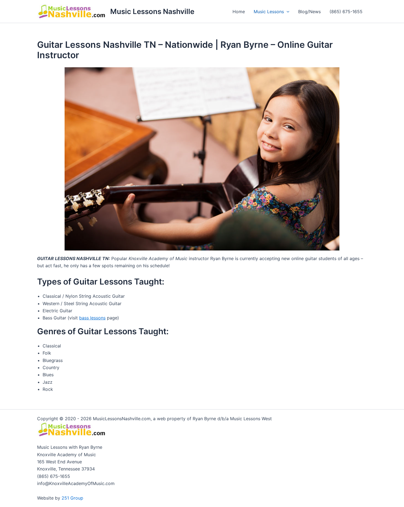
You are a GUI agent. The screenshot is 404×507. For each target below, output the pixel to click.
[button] (286, 12)
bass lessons (92, 318)
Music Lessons (269, 11)
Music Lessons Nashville (152, 11)
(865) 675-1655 (346, 11)
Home (239, 11)
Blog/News (309, 11)
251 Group (72, 498)
